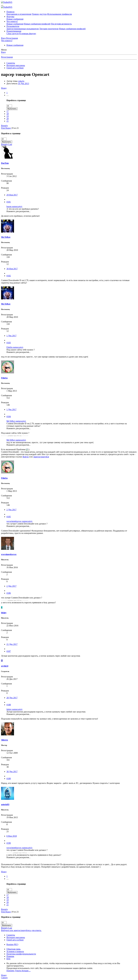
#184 (8, 416)
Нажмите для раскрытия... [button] (18, 211)
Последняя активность (61, 24)
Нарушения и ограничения (18, 14)
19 (7, 116)
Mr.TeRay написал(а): (16, 421)
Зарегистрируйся (41, 457)
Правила (10, 12)
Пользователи (12, 26)
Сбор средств (12, 33)
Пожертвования (13, 31)
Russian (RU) (12, 944)
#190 (8, 843)
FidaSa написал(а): (14, 347)
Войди (26, 457)
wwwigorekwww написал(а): (19, 521)
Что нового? (12, 21)
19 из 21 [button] (15, 128)
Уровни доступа (39, 14)
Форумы (10, 16)
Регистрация (7, 57)
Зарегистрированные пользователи (22, 29)
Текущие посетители (48, 29)
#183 (8, 343)
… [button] (7, 95)
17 (7, 111)
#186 (8, 593)
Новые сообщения (14, 19)
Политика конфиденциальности (21, 954)
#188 (8, 705)
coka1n (21, 81)
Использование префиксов (59, 14)
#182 (8, 276)
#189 (8, 778)
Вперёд (4, 125)
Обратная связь (13, 949)
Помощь (10, 956)
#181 (8, 202)
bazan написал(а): (14, 206)
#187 (8, 651)
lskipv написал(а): (14, 709)
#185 (8, 517)
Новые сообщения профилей (37, 24)
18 (7, 114)
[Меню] (2, 5)
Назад (3, 88)
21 (7, 121)
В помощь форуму (27, 33)
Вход (3, 52)
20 (7, 118)
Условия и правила (15, 951)
